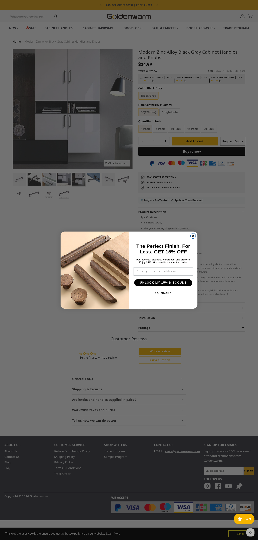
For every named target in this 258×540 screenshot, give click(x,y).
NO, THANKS (163, 293)
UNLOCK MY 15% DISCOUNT (163, 282)
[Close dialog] (193, 236)
